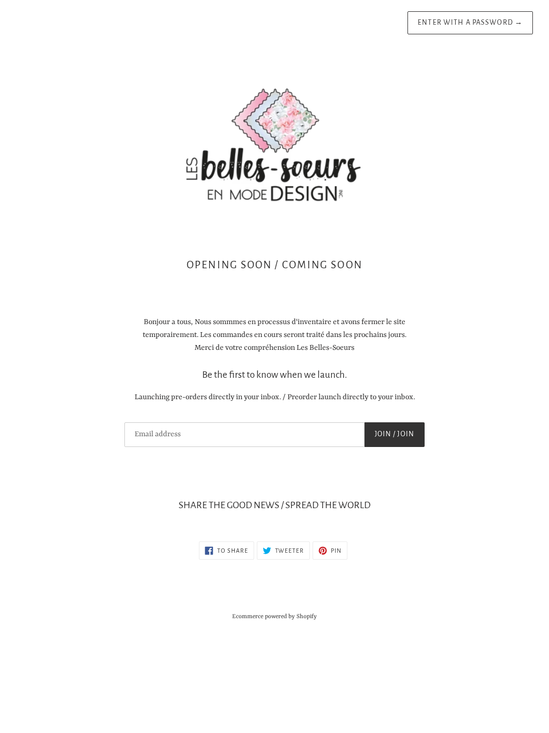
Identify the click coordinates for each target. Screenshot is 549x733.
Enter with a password (470, 22)
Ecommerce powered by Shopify (274, 616)
